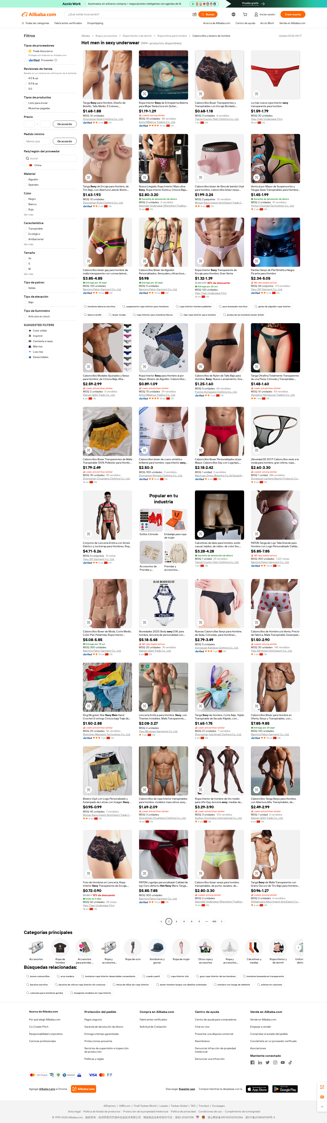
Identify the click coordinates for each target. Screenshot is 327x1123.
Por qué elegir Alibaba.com (44, 1019)
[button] (194, 14)
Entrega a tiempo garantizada (101, 1033)
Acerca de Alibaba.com (43, 1011)
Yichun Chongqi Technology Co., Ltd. (272, 205)
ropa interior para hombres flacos (155, 315)
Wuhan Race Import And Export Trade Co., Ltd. (219, 202)
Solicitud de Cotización (153, 1026)
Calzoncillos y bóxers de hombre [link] (211, 35)
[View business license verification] (197, 1117)
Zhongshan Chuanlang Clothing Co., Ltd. (106, 478)
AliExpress (110, 1105)
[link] (322, 1087)
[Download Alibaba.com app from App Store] (257, 1089)
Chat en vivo (202, 1026)
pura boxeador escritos (235, 306)
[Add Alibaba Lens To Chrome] (83, 1089)
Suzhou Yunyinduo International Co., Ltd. (218, 817)
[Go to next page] (221, 921)
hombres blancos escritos (101, 306)
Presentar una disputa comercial (214, 1033)
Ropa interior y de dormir (137, 35)
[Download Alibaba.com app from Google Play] (285, 1089)
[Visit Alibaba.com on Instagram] (275, 1062)
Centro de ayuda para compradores (216, 1019)
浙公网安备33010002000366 (225, 1117)
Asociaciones (258, 1048)
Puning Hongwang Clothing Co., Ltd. (216, 391)
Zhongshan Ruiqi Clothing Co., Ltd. (103, 119)
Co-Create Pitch (38, 1026)
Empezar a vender (260, 1026)
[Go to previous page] (161, 921)
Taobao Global (179, 1105)
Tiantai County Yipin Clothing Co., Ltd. (217, 119)
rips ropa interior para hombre (200, 315)
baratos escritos (39, 984)
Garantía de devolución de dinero (103, 1026)
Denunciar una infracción (210, 1058)
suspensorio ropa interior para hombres (147, 306)
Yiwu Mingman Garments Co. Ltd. (158, 731)
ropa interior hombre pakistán (196, 306)
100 (214, 921)
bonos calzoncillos (40, 976)
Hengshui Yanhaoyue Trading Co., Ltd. (273, 394)
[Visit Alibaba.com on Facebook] (252, 1062)
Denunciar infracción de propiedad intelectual (215, 1050)
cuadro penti (153, 976)
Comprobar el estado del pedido (269, 1033)
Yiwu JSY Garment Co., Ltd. (266, 289)
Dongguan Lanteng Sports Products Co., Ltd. (275, 478)
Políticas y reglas (94, 1058)
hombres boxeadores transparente (265, 976)
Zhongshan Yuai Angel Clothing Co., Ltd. (218, 734)
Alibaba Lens (47, 1088)
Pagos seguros (93, 1019)
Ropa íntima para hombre (172, 35)
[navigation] (50, 479)
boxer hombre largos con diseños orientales (183, 984)
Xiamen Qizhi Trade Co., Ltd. (99, 394)
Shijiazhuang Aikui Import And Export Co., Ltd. (275, 901)
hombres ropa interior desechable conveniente (110, 976)
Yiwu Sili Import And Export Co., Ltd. (271, 650)
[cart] (246, 14)
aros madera (67, 976)
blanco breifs (94, 315)
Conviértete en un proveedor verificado (273, 1041)
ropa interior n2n (180, 976)
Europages (218, 1105)
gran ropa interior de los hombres (218, 976)
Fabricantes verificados (153, 1019)
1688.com (124, 1105)
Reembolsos (202, 1041)
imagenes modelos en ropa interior (92, 993)
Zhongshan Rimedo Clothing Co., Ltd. (160, 475)
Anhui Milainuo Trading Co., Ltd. (157, 122)
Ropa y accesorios (106, 35)
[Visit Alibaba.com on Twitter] (267, 1062)
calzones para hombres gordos (46, 993)
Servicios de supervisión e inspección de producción (106, 1050)
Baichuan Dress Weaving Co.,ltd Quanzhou (219, 475)
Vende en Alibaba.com (263, 1019)
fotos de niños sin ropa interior (132, 984)
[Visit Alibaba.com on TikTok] (290, 1062)
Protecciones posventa (98, 1041)
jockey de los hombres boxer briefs (245, 315)
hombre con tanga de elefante (234, 984)
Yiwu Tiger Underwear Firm (267, 119)
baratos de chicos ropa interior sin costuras (82, 984)
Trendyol (204, 1105)
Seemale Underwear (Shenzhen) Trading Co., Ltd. (163, 205)
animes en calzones (271, 984)
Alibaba (85, 35)
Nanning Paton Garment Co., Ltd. (102, 289)
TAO (193, 1105)
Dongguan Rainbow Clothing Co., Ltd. (216, 647)
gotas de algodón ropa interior (274, 306)
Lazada (164, 1105)
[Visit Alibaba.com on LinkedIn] (260, 1062)
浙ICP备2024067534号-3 (260, 1117)
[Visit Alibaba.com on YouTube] (282, 1062)
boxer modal (119, 315)
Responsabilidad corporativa (45, 1033)
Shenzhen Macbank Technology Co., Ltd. (106, 734)
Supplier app (187, 1088)
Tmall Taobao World (145, 1105)
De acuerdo (65, 124)
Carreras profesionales (42, 1041)
